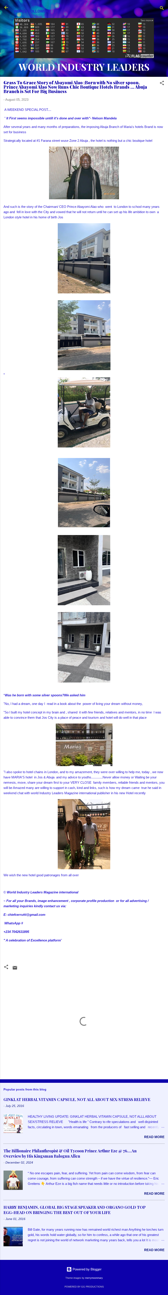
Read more (154, 1137)
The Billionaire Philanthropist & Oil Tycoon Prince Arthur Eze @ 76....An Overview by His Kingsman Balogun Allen (70, 1153)
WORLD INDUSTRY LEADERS (84, 67)
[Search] (161, 9)
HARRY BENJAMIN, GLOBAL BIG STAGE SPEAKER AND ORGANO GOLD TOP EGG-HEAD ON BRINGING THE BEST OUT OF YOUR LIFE (75, 1210)
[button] (161, 83)
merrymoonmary (94, 1278)
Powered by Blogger (87, 1269)
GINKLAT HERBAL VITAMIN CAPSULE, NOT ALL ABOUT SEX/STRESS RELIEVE (77, 1099)
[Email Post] (15, 969)
